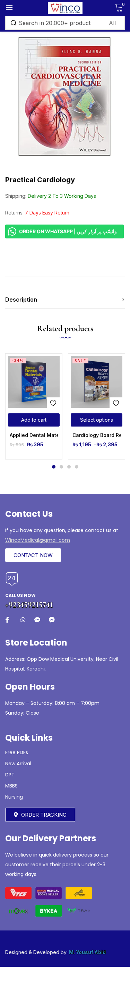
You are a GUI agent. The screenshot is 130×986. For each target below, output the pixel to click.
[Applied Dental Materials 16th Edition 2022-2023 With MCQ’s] (34, 382)
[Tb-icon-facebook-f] (8, 620)
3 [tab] (69, 467)
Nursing (14, 796)
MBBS (11, 785)
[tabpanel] (33, 406)
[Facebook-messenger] (52, 620)
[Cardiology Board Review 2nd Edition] (96, 382)
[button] (34, 420)
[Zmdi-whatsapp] (23, 620)
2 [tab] (61, 467)
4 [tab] (76, 467)
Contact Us (29, 514)
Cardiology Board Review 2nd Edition (96, 435)
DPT (10, 774)
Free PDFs (16, 752)
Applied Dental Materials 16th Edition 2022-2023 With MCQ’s (34, 435)
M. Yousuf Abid (87, 952)
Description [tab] (21, 299)
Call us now (20, 595)
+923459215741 (29, 605)
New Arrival (18, 763)
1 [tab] (53, 467)
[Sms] (37, 620)
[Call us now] (11, 578)
